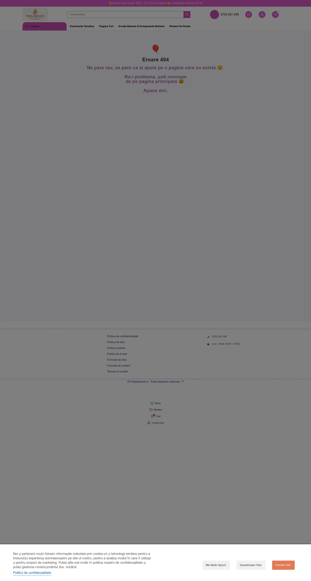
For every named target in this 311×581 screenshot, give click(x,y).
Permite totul (283, 565)
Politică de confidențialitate (32, 573)
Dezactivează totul (251, 565)
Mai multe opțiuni (216, 565)
